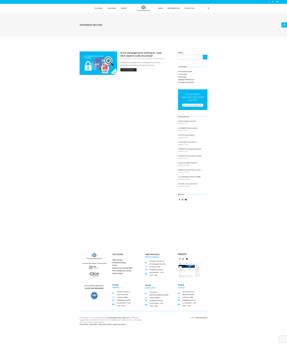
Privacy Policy (84, 324)
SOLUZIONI (112, 8)
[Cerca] (205, 57)
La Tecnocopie (182, 74)
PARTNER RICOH (173, 8)
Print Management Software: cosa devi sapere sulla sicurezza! (140, 54)
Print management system (122, 271)
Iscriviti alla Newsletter (94, 288)
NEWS (160, 8)
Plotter (114, 265)
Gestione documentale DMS (122, 268)
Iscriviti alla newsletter (192, 105)
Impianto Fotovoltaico (119, 324)
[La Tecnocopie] (143, 8)
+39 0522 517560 (154, 267)
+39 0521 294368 (122, 297)
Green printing (117, 273)
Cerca (180, 53)
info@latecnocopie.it (123, 300)
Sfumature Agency (201, 318)
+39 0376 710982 (187, 297)
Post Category (139, 58)
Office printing (117, 260)
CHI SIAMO (99, 8)
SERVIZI (124, 8)
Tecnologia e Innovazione (186, 82)
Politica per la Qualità (105, 324)
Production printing (119, 263)
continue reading (128, 69)
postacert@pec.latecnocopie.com (118, 318)
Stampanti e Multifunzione (155, 58)
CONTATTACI (189, 8)
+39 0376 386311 (154, 298)
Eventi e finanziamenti (185, 71)
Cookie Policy (93, 324)
